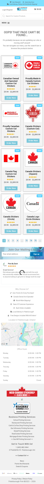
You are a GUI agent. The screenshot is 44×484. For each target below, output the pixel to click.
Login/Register (7, 10)
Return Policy (27, 479)
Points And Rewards (22, 464)
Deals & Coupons (22, 466)
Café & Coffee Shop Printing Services (22, 425)
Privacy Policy (16, 479)
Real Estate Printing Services (22, 434)
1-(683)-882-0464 (22, 447)
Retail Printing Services (22, 431)
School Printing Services (22, 420)
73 (26, 240)
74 (31, 240)
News (22, 461)
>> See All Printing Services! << (22, 439)
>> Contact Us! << (22, 455)
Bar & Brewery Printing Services (22, 428)
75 (35, 240)
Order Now (11, 98)
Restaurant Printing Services (22, 423)
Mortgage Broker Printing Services (22, 436)
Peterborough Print (15, 481)
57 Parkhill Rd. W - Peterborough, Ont (22, 450)
